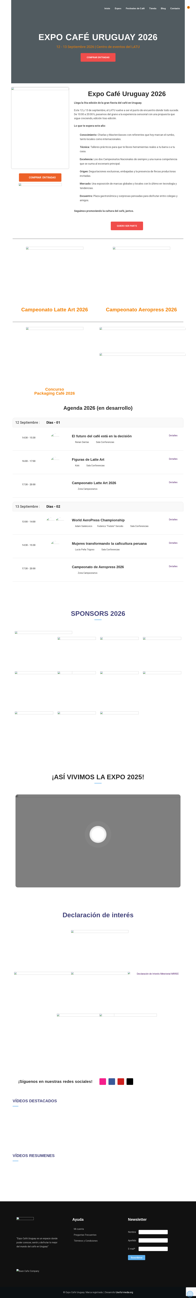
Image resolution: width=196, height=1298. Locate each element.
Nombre (132, 1232)
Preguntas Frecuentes (85, 1235)
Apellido (132, 1240)
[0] (186, 9)
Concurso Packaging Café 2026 (54, 391)
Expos (118, 8)
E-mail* (131, 1248)
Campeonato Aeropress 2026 (141, 310)
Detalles (173, 435)
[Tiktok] (130, 1081)
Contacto (175, 8)
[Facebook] (111, 1081)
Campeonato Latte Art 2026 (54, 310)
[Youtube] (121, 1081)
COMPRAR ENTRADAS (98, 57)
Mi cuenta (79, 1229)
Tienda (152, 8)
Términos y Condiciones (86, 1240)
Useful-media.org (124, 1292)
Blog (163, 8)
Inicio (107, 8)
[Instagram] (102, 1081)
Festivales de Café (135, 8)
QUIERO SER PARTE (127, 226)
